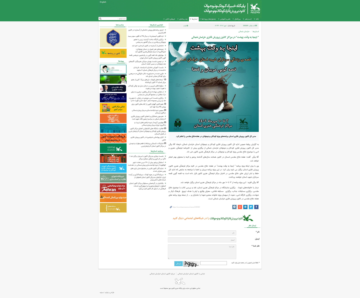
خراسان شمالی (243, 31)
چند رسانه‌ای (183, 19)
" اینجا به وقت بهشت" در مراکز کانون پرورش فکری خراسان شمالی (225, 37)
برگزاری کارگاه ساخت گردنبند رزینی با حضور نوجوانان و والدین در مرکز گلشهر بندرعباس (149, 41)
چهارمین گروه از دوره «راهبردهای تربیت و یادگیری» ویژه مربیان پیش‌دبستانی (150, 124)
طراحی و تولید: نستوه (107, 292)
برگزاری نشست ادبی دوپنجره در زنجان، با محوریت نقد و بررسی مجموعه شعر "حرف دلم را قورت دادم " (147, 99)
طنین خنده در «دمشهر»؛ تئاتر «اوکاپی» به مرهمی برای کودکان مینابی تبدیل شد (147, 75)
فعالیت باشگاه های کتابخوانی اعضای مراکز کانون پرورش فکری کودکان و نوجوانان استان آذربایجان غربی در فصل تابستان (147, 131)
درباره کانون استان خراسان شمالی (162, 273)
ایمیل (257, 238)
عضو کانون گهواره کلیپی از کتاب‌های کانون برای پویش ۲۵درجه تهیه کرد (148, 105)
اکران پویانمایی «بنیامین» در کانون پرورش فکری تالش (148, 138)
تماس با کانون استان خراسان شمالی (191, 273)
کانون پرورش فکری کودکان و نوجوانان (227, 8)
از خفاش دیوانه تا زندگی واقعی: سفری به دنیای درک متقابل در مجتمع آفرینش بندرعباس (148, 93)
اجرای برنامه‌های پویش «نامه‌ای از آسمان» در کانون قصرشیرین (147, 31)
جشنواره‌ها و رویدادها (209, 19)
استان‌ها (194, 19)
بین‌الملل (238, 19)
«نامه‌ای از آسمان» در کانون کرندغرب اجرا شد (148, 45)
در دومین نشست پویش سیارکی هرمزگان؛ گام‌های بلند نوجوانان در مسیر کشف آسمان (147, 62)
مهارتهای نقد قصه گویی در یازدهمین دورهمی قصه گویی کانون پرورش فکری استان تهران (147, 56)
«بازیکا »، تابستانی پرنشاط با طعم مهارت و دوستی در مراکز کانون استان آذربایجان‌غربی (147, 144)
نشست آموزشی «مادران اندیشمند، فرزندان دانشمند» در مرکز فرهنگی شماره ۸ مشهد (149, 68)
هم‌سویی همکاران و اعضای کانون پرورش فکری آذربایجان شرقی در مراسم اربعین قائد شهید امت (148, 117)
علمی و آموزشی (225, 19)
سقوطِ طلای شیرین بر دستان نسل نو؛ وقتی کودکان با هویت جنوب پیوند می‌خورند (147, 87)
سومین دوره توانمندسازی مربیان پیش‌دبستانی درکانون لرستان (149, 111)
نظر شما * (255, 245)
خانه (257, 19)
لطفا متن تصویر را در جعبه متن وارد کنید (245, 262)
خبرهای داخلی (170, 19)
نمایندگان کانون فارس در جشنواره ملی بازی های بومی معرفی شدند (148, 169)
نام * (257, 231)
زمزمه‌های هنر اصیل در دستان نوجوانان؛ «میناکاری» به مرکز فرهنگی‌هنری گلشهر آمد (150, 50)
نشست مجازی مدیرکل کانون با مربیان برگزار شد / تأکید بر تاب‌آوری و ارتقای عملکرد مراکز (147, 157)
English (103, 2)
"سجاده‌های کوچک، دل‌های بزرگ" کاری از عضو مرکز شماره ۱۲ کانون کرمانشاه (148, 81)
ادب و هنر (248, 19)
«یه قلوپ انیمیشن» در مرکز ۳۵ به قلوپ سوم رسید (146, 36)
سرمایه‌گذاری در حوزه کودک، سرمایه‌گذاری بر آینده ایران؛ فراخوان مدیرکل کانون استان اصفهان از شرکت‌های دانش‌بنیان (147, 177)
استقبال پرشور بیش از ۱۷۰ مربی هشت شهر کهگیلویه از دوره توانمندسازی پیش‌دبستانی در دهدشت (147, 163)
